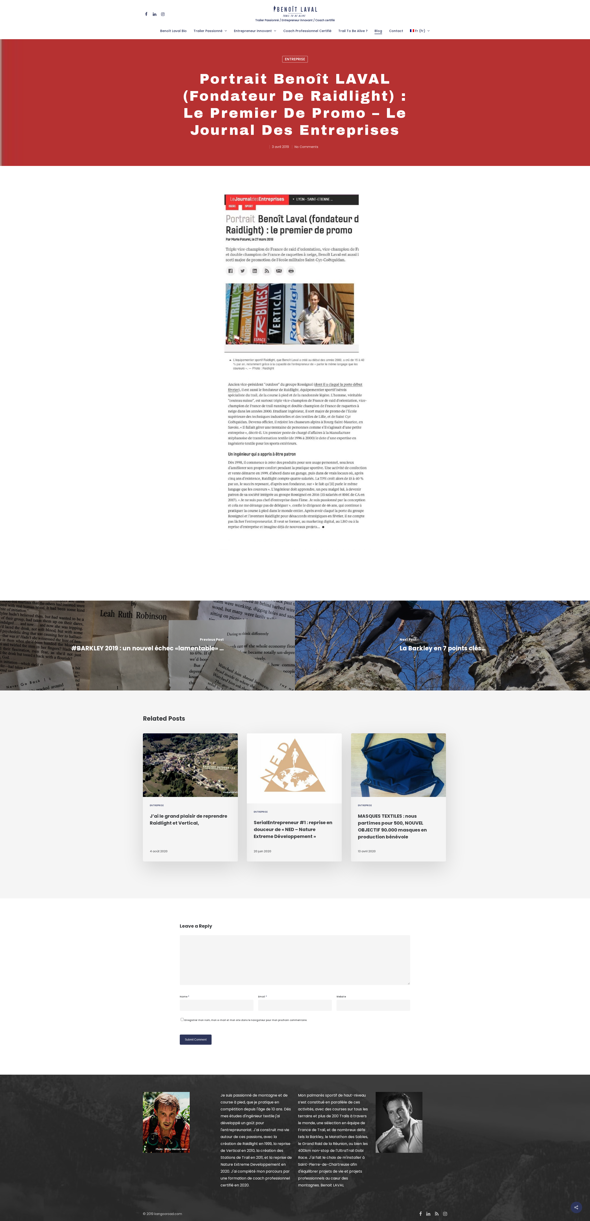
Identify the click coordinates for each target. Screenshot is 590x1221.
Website (341, 996)
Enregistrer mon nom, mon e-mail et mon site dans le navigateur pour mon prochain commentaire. (245, 1020)
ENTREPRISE (295, 59)
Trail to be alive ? (353, 31)
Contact (396, 31)
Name (184, 996)
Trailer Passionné (208, 31)
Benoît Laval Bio (173, 31)
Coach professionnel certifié (307, 31)
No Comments (306, 147)
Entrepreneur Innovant (253, 31)
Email (262, 996)
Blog (378, 31)
